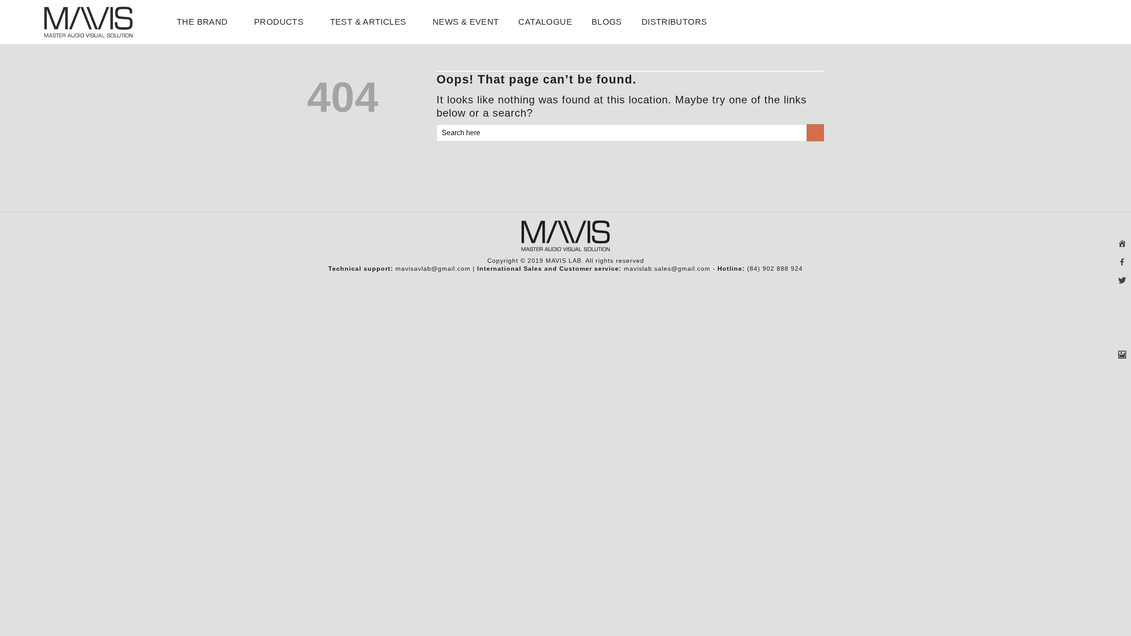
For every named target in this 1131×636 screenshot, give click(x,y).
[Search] (1083, 21)
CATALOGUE (545, 21)
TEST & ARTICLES (368, 21)
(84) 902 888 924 (775, 268)
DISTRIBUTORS (674, 21)
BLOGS (607, 21)
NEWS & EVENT (466, 21)
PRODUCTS (279, 21)
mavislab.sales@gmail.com (667, 268)
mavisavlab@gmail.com (433, 268)
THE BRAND (202, 21)
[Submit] (815, 132)
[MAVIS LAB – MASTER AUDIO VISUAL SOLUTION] (88, 22)
